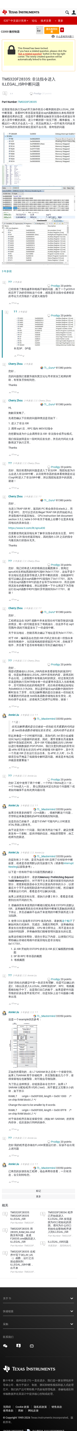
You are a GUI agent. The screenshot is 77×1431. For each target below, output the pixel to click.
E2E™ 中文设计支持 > (16, 20)
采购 (5, 1324)
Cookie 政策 (22, 1406)
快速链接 (8, 1311)
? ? (11, 94)
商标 (20, 1410)
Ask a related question (30, 53)
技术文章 (46, 20)
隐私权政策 (40, 1406)
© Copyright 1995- (16, 1417)
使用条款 (8, 1410)
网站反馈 (33, 1410)
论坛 (34, 20)
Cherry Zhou (15, 363)
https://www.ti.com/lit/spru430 (26, 528)
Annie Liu (14, 714)
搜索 (67, 12)
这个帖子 (67, 920)
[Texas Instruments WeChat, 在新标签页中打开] (5, 1347)
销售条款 (57, 1406)
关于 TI (7, 1298)
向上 (10, 303)
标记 (38, 1190)
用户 (73, 12)
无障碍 (7, 1406)
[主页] (20, 12)
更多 (60, 20)
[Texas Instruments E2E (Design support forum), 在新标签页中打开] (18, 1347)
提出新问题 (62, 30)
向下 (18, 303)
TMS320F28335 (27, 101)
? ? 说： (16, 722)
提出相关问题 (51, 30)
